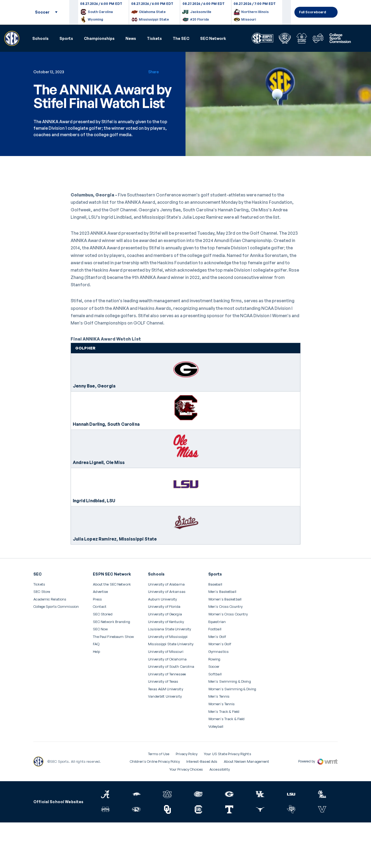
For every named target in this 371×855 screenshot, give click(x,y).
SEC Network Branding (111, 622)
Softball (215, 674)
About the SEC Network (112, 584)
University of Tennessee (167, 674)
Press (97, 599)
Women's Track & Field (226, 719)
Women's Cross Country (228, 614)
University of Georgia (165, 614)
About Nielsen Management (246, 761)
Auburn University (162, 599)
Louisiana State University (169, 629)
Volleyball (215, 726)
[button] (40, 38)
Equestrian (217, 622)
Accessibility (219, 769)
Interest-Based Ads (201, 761)
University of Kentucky (166, 622)
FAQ (96, 644)
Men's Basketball (222, 592)
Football (214, 629)
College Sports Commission (56, 607)
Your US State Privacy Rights (227, 754)
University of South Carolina (171, 667)
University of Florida (164, 607)
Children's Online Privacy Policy (155, 761)
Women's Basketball (224, 599)
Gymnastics (218, 652)
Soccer (214, 667)
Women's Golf (219, 644)
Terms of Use (158, 754)
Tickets (154, 38)
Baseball (215, 584)
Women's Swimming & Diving (232, 689)
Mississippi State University (170, 644)
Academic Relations (49, 599)
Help (96, 652)
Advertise (100, 592)
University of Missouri (165, 652)
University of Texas (163, 681)
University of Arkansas (167, 592)
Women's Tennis (221, 704)
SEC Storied (102, 614)
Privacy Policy (186, 754)
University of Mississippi (167, 637)
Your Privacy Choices (186, 769)
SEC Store (41, 592)
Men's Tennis (219, 696)
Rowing (214, 659)
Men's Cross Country (225, 607)
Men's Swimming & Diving (229, 681)
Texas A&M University (165, 689)
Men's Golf (217, 637)
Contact (99, 607)
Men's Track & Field (223, 712)
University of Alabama (166, 584)
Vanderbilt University (165, 696)
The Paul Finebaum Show (113, 637)
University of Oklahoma (167, 659)
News (130, 38)
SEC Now (100, 629)
